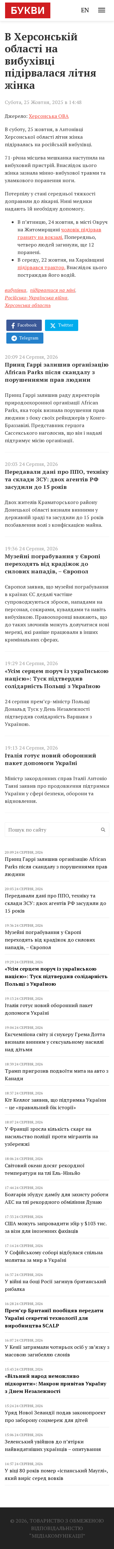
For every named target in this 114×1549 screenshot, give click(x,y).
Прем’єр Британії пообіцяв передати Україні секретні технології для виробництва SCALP (54, 1318)
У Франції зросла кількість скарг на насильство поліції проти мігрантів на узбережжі (51, 1136)
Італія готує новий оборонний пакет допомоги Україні (50, 759)
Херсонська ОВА (49, 116)
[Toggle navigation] (101, 10)
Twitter (65, 325)
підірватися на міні (52, 290)
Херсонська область (28, 305)
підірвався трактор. (41, 267)
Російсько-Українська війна (36, 297)
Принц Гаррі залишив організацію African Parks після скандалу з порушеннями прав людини (57, 372)
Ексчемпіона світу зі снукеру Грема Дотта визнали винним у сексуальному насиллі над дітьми (55, 1042)
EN (85, 10)
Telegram (28, 338)
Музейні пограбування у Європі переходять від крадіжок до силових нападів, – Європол (52, 563)
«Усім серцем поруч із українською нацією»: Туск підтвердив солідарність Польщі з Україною (57, 678)
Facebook (26, 325)
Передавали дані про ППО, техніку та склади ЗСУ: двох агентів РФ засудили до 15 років (57, 479)
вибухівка (15, 290)
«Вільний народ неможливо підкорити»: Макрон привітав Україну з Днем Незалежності (55, 1383)
